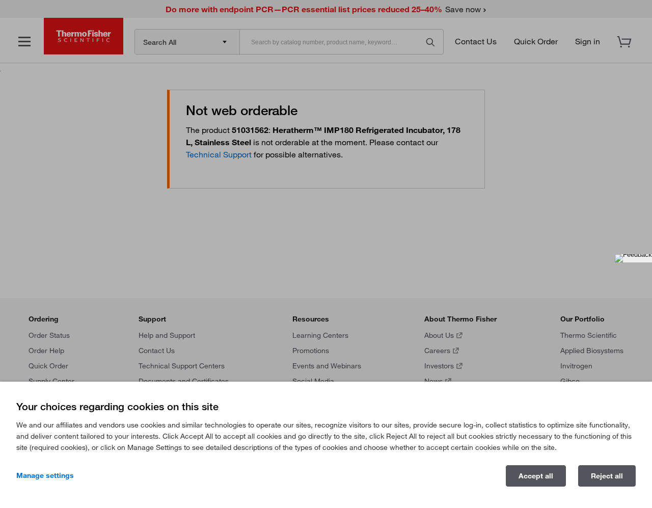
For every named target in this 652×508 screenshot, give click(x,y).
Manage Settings (45, 475)
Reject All (607, 475)
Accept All (536, 475)
